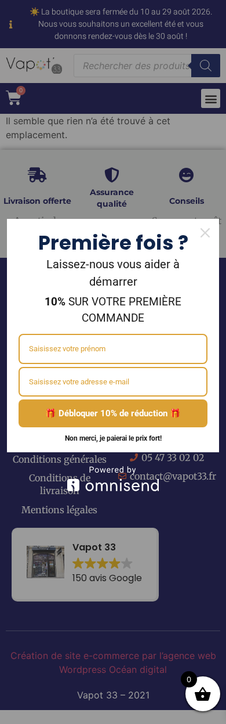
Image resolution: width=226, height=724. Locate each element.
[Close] (205, 233)
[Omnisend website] (113, 478)
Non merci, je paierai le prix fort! (113, 438)
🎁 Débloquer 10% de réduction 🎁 (113, 413)
